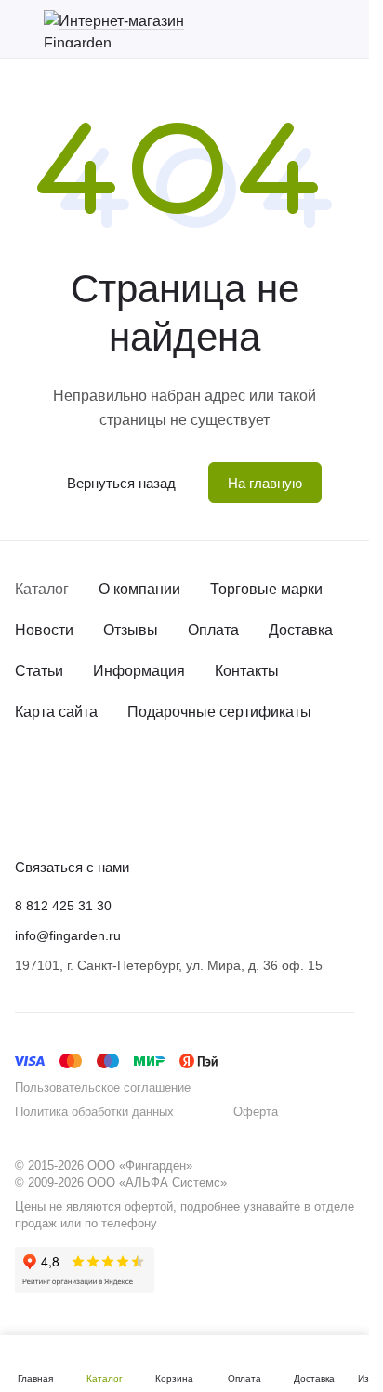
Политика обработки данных (94, 1112)
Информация (139, 671)
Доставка (301, 630)
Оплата (213, 630)
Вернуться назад (121, 483)
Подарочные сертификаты (219, 712)
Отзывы (130, 630)
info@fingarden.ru (68, 935)
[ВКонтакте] (26, 809)
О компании (139, 589)
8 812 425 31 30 (63, 905)
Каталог (42, 589)
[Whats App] (100, 809)
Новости (44, 630)
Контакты (247, 671)
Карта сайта (56, 712)
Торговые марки (266, 589)
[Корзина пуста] (345, 29)
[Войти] (312, 29)
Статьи (39, 671)
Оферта (255, 1112)
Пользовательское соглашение (103, 1087)
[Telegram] (63, 809)
